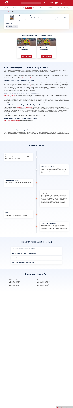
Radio (9, 7)
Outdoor (36, 7)
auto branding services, (27, 85)
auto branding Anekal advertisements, (24, 107)
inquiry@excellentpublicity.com (65, 407)
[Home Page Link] (6, 2)
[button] (68, 3)
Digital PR (60, 7)
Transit (29, 7)
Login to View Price (26, 56)
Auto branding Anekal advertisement (12, 120)
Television (52, 7)
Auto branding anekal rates (10, 95)
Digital (23, 7)
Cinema (16, 7)
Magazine (44, 7)
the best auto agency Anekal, (27, 77)
